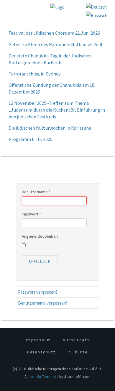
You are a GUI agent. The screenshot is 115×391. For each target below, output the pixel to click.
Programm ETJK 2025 (30, 139)
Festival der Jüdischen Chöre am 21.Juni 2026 (54, 33)
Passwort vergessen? (38, 292)
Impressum (38, 339)
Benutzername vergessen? (43, 303)
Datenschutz (41, 352)
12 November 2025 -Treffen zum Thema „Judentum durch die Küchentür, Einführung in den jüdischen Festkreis (57, 110)
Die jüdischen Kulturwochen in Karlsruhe (50, 128)
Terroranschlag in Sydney (35, 74)
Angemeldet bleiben (40, 236)
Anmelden (40, 261)
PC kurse (78, 352)
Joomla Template (43, 376)
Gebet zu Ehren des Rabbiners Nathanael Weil (55, 44)
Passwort (31, 214)
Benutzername (36, 191)
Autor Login (76, 339)
